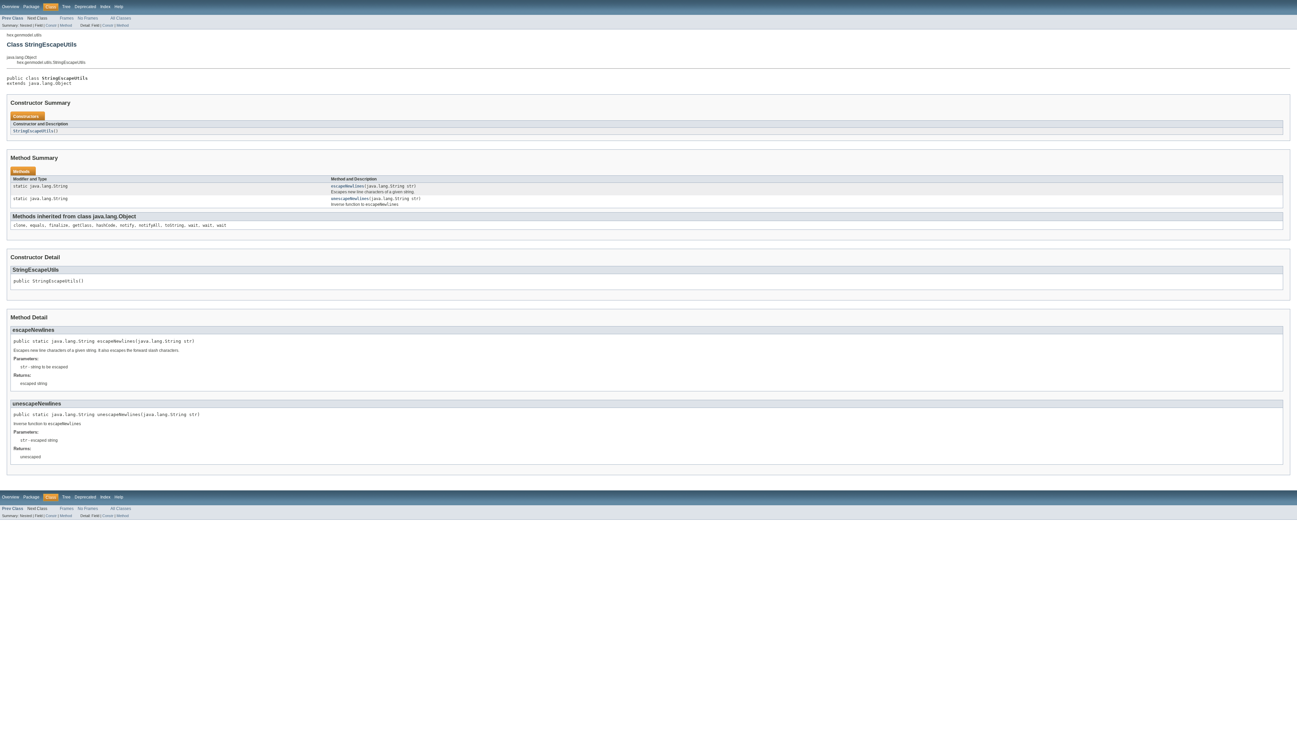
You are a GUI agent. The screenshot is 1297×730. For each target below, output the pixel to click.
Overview (10, 6)
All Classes (120, 18)
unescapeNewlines (350, 198)
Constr (51, 25)
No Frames (88, 18)
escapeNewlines (347, 186)
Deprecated (85, 6)
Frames (67, 18)
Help (119, 6)
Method (66, 25)
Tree (66, 6)
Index (105, 6)
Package (31, 6)
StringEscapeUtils (33, 131)
